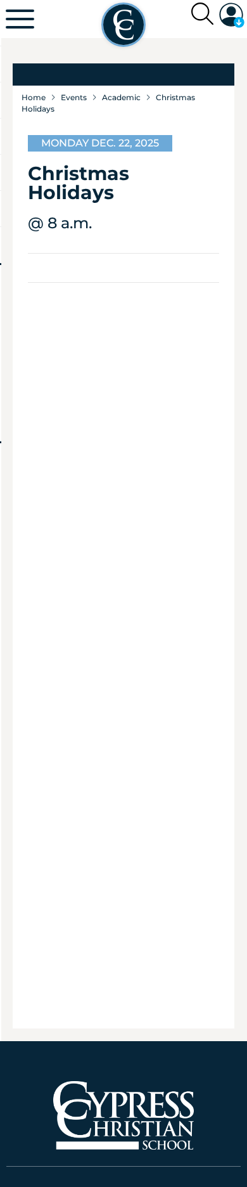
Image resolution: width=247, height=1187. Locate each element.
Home (34, 97)
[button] (231, 15)
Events (74, 97)
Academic (121, 97)
